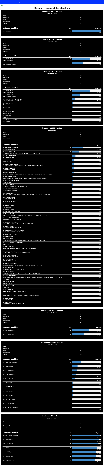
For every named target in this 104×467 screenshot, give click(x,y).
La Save (28, 2)
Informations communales (83, 2)
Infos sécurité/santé (39, 2)
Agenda (20, 2)
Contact (95, 2)
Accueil (3, 2)
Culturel (70, 2)
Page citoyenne (52, 2)
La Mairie (12, 2)
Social (62, 2)
